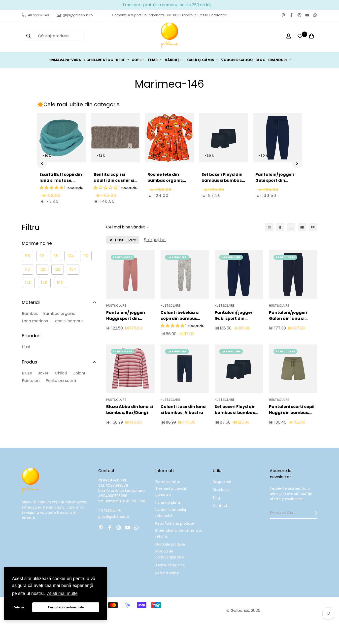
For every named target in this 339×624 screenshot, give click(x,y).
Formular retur (167, 481)
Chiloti (61, 373)
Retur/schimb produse (174, 523)
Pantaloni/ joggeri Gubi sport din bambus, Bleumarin (276, 180)
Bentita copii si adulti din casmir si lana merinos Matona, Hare (114, 183)
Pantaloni (31, 380)
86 (27, 256)
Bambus (30, 313)
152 (60, 283)
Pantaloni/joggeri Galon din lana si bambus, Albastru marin (288, 316)
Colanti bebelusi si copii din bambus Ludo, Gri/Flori (180, 316)
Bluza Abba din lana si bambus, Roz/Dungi (129, 409)
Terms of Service (170, 565)
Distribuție (221, 489)
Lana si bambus (68, 321)
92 (41, 256)
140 (28, 283)
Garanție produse (170, 544)
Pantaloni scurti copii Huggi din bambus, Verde (291, 410)
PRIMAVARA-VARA (64, 59)
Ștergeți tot (155, 240)
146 (44, 283)
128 (58, 269)
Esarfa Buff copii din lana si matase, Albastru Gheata (60, 180)
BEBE (120, 59)
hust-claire (125, 240)
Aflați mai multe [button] (62, 593)
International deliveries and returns (178, 533)
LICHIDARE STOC (98, 59)
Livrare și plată (167, 502)
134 (73, 269)
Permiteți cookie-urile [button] (66, 607)
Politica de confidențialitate (169, 554)
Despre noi (222, 481)
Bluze (27, 373)
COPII (136, 59)
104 (71, 256)
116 (27, 269)
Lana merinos (35, 321)
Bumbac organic (59, 313)
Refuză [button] (18, 607)
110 (85, 256)
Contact (220, 505)
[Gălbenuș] (169, 36)
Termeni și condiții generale (171, 491)
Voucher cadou (237, 59)
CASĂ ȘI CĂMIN (200, 59)
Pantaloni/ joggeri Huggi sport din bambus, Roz (125, 316)
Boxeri (43, 373)
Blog (216, 497)
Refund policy (167, 573)
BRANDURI (277, 59)
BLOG (260, 59)
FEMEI (153, 59)
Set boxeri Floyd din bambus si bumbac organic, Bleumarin (222, 180)
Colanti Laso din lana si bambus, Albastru (183, 409)
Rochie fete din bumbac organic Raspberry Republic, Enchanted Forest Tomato (168, 186)
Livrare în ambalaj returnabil (170, 512)
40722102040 (109, 510)
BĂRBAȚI (172, 59)
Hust (26, 347)
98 (55, 256)
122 (42, 269)
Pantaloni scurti (61, 380)
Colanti (79, 373)
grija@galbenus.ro (113, 516)
